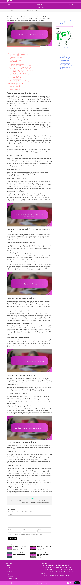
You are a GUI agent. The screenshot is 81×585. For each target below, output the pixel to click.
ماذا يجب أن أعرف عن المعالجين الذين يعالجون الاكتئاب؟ (19, 68)
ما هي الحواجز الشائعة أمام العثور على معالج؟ (16, 71)
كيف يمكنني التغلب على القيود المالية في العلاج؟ (18, 76)
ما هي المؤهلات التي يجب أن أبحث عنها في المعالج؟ (19, 56)
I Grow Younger (67, 47)
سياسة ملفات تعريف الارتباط (12, 578)
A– (10, 1)
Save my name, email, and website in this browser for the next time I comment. (26, 534)
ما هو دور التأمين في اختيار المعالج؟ (15, 60)
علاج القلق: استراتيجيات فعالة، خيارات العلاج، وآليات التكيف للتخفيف (65, 22)
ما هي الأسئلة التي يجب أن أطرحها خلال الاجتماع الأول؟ (19, 80)
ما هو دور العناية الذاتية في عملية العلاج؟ (16, 86)
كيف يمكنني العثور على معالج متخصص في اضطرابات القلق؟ (20, 67)
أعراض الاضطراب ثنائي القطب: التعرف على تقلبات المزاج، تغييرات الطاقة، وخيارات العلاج (44, 554)
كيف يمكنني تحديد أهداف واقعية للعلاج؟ (16, 85)
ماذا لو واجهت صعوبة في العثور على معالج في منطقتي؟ (19, 74)
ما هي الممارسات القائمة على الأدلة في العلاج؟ (17, 62)
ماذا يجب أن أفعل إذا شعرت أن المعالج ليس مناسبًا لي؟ (19, 81)
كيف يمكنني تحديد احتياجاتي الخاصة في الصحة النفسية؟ (19, 54)
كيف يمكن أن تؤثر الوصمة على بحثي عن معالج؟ (18, 73)
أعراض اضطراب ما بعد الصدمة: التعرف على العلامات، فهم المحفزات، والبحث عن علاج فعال (57, 572)
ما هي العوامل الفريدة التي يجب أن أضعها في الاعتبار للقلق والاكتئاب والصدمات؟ (23, 65)
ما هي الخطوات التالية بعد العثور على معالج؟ (16, 77)
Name (9, 529)
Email (24, 529)
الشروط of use (10, 576)
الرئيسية (9, 4)
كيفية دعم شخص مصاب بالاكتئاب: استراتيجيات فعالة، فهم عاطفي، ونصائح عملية (65, 62)
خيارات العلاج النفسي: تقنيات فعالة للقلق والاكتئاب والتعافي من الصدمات (56, 567)
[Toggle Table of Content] (37, 51)
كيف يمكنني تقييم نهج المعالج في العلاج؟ (16, 61)
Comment (10, 514)
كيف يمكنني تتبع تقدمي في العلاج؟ (15, 89)
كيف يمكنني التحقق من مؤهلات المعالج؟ (16, 58)
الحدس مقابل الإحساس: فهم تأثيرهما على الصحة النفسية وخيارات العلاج (56, 565)
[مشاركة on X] (70, 583)
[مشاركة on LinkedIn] (72, 583)
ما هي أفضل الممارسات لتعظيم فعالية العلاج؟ (16, 83)
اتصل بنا (38, 7)
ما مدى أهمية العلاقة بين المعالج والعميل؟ (17, 64)
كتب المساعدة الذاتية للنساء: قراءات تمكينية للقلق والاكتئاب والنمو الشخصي (57, 569)
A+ (8, 1)
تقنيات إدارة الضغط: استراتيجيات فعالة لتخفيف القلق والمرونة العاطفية (65, 57)
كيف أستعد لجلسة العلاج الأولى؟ (15, 79)
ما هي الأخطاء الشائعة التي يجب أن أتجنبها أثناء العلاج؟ (19, 88)
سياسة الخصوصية (10, 574)
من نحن (43, 7)
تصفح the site (9, 571)
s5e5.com (40, 4)
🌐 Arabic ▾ (77, 582)
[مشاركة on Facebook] (68, 583)
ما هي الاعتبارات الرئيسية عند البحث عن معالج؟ (16, 53)
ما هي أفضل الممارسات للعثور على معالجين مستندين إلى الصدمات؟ (22, 70)
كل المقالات (71, 4)
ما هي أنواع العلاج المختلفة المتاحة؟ (16, 57)
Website (39, 529)
